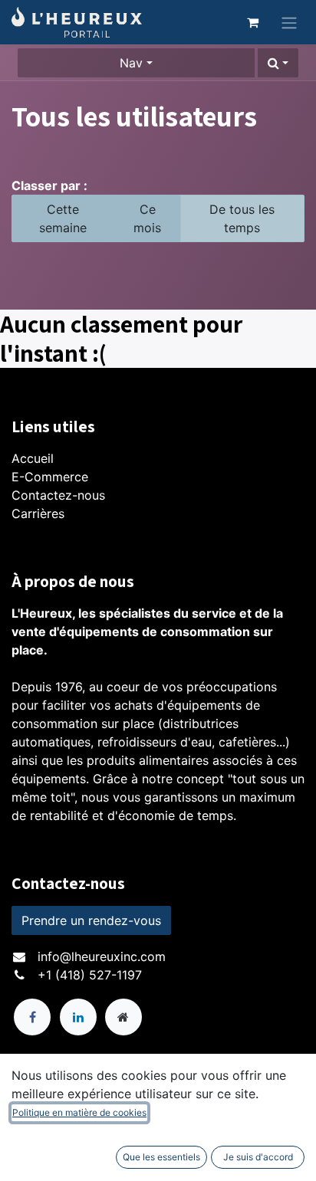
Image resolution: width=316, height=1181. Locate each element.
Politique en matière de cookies (79, 1112)
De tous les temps (242, 218)
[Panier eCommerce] (252, 22)
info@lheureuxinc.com (102, 956)
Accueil (33, 458)
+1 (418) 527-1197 (90, 975)
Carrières (38, 513)
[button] (278, 62)
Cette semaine (63, 218)
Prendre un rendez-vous (91, 920)
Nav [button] (131, 63)
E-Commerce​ (50, 476)
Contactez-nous (58, 495)
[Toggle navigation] (289, 22)
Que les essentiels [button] (161, 1157)
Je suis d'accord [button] (258, 1157)
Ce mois (147, 218)
